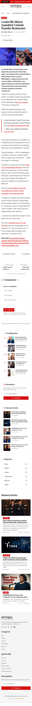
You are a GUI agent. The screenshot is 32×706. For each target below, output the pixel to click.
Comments (26, 254)
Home (3, 13)
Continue (10, 310)
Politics (3, 638)
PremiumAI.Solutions (18, 698)
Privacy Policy (5, 666)
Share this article (10, 254)
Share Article (8, 40)
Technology (4, 643)
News (8, 13)
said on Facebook (21, 102)
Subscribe (17, 398)
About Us (3, 657)
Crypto (3, 649)
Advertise (4, 663)
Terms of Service (6, 668)
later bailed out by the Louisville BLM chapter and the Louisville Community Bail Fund (13, 190)
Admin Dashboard (6, 671)
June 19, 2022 (9, 132)
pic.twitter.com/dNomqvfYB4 (18, 125)
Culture (3, 641)
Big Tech (3, 646)
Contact (3, 660)
